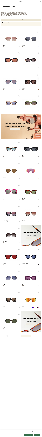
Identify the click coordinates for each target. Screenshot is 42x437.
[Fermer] (40, 432)
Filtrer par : (4, 22)
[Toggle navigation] (1, 1)
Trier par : (4, 25)
